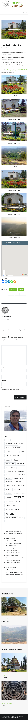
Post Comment (20, 397)
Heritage (3, 618)
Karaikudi (21, 471)
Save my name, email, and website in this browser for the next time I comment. (12, 390)
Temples (19, 497)
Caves (8, 447)
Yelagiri (21, 517)
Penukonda (15, 493)
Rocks (23, 493)
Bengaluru (11, 444)
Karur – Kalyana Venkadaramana (13, 531)
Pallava (17, 489)
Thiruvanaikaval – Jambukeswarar (14, 572)
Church (16, 451)
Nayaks (8, 485)
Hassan (8, 460)
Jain (7, 467)
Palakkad (8, 489)
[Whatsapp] (11, 281)
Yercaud (8, 520)
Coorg (11, 294)
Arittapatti (8, 536)
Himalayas (10, 464)
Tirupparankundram (10, 538)
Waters (10, 514)
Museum (19, 482)
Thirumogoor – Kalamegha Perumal (14, 557)
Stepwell (9, 497)
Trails (23, 294)
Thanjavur (9, 502)
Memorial (9, 482)
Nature (10, 42)
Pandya (8, 493)
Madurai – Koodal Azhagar (12, 540)
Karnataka (4, 42)
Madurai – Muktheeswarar (12, 555)
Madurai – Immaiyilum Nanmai (13, 560)
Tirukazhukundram (10, 569)
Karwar (8, 474)
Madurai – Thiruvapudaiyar (12, 550)
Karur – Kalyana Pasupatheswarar (14, 533)
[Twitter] (6, 281)
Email (3, 373)
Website (3, 380)
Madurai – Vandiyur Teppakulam (13, 548)
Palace (21, 485)
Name (3, 367)
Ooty (14, 485)
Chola (9, 452)
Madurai (8, 478)
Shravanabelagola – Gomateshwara (14, 574)
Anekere (4, 705)
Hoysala (20, 464)
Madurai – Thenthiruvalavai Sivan (13, 552)
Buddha (22, 444)
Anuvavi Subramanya (11, 567)
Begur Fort (5, 621)
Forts (8, 456)
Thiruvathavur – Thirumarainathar (14, 543)
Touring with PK (5, 47)
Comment (4, 344)
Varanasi (14, 505)
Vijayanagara (13, 509)
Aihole (7, 440)
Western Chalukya (11, 517)
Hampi (16, 456)
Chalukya (16, 447)
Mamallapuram (18, 478)
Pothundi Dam (9, 565)
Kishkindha (21, 474)
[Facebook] (3, 281)
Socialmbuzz (15, 717)
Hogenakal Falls (22, 329)
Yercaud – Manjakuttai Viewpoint (11, 649)
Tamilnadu (8, 647)
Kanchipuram (11, 471)
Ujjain (8, 505)
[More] (14, 281)
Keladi (13, 474)
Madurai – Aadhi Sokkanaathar (13, 562)
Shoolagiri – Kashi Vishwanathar (13, 577)
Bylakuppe (4, 677)
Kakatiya (13, 467)
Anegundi (14, 440)
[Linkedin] (8, 281)
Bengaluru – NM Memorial (7, 329)
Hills (17, 294)
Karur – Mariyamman (11, 545)
